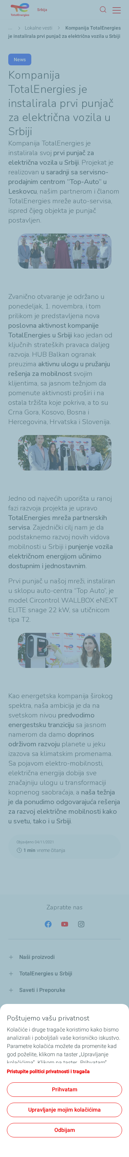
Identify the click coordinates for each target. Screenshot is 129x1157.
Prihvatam (64, 1089)
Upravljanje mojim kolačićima (64, 1109)
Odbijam (64, 1130)
